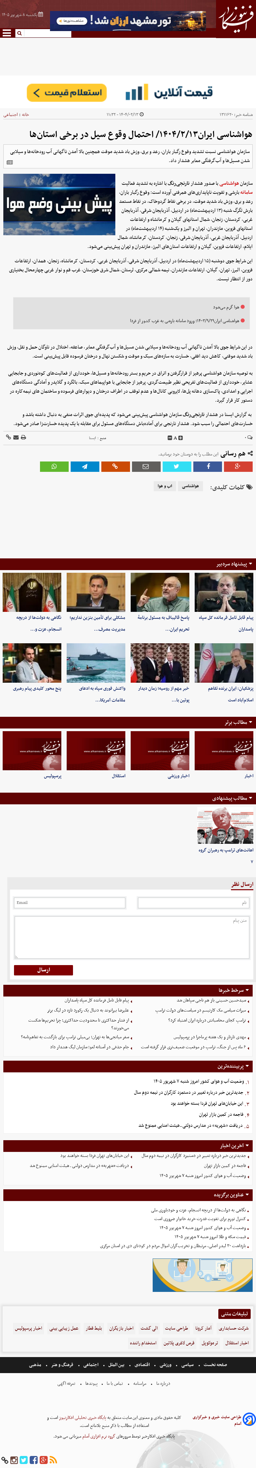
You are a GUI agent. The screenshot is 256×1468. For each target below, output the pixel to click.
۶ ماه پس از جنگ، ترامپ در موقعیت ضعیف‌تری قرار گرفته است (193, 1047)
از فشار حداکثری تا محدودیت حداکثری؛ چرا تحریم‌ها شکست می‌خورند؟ (78, 1024)
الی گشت (149, 1328)
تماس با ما (115, 1383)
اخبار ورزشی (178, 776)
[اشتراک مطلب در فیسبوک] (207, 466)
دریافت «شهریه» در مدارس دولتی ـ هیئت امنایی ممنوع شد (190, 1125)
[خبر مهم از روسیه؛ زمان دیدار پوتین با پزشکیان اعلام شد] (160, 662)
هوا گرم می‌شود (226, 307)
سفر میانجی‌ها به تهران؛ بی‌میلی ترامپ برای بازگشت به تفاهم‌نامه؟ (75, 1037)
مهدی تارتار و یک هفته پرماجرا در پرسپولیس (210, 1037)
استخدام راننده (143, 1343)
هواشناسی (229, 183)
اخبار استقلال (237, 1343)
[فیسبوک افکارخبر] (34, 1460)
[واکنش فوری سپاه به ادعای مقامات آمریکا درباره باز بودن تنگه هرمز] (96, 662)
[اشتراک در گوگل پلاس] (238, 466)
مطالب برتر (235, 722)
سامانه (246, 192)
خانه (25, 115)
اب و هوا (165, 486)
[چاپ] (23, 438)
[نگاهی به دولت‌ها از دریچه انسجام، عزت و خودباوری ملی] (32, 592)
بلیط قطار (94, 1328)
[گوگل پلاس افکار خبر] (44, 1460)
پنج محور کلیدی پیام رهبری (37, 688)
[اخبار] (224, 750)
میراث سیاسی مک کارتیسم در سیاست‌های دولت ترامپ (200, 1010)
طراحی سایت (176, 1328)
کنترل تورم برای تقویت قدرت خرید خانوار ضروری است (200, 1219)
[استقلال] (96, 750)
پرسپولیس (52, 776)
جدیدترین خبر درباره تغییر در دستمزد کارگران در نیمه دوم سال (188, 1092)
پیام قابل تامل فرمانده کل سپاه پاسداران (97, 1000)
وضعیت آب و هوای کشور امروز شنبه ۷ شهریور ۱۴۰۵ (199, 1081)
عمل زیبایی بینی (63, 1328)
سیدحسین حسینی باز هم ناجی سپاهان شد (211, 1000)
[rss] (53, 1460)
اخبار (248, 776)
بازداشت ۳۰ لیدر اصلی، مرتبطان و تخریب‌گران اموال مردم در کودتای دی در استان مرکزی (173, 1246)
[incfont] (180, 438)
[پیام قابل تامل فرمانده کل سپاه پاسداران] (224, 592)
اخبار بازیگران (121, 1328)
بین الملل (116, 1365)
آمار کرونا (203, 1328)
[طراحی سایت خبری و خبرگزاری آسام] (249, 1420)
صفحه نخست (215, 1365)
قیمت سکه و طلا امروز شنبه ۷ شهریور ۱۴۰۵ (210, 1237)
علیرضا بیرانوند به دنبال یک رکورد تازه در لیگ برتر (88, 1010)
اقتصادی (142, 1365)
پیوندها (91, 1383)
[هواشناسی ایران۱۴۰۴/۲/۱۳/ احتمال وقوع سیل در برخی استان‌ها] (85, 466)
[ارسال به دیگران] (15, 438)
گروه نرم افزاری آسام (98, 1436)
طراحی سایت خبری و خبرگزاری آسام (217, 1420)
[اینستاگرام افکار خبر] (14, 1460)
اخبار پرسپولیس (28, 1328)
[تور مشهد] (128, 30)
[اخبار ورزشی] (160, 750)
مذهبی (35, 1365)
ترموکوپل (210, 1343)
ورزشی (165, 1365)
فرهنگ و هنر (62, 1365)
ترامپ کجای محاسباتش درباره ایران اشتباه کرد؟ (207, 1020)
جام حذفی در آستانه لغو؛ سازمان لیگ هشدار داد (89, 1047)
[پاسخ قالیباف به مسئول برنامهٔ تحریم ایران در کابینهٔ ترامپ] (160, 592)
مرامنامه (139, 1383)
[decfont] (170, 438)
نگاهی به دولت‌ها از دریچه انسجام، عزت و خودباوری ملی (198, 1210)
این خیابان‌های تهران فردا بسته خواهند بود (207, 1103)
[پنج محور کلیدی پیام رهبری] (32, 662)
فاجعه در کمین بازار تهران (221, 1114)
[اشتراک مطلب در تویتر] (177, 466)
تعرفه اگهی (66, 1383)
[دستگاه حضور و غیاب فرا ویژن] (203, 1291)
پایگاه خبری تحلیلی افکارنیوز (82, 1418)
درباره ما (163, 1383)
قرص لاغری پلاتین (179, 1343)
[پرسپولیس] (32, 750)
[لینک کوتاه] (8, 438)
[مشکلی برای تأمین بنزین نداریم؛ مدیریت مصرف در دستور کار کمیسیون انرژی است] (96, 592)
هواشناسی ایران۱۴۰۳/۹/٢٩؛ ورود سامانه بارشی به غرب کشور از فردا (184, 321)
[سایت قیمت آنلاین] (128, 92)
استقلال (118, 776)
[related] (10, 162)
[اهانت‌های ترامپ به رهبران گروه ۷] (225, 825)
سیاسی (187, 1365)
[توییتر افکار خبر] (24, 1460)
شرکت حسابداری (234, 1328)
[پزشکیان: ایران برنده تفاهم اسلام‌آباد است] (224, 662)
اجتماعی (10, 115)
